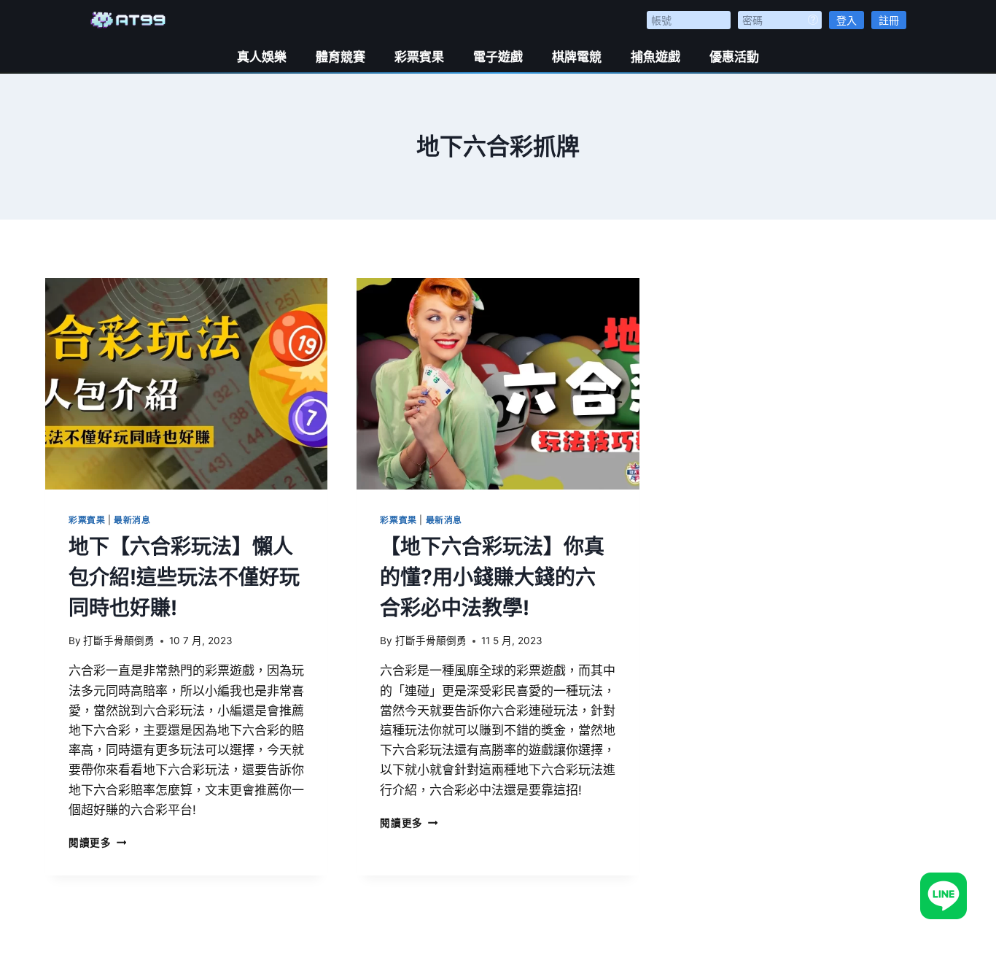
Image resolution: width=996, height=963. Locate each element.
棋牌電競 (577, 57)
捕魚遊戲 (655, 57)
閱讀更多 (97, 842)
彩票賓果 (419, 57)
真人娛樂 (262, 57)
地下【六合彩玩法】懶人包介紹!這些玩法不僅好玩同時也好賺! (184, 577)
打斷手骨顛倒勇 (119, 640)
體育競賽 (340, 57)
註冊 (889, 20)
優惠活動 (734, 57)
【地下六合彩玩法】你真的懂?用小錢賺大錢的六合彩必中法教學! (492, 577)
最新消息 (132, 519)
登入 (846, 20)
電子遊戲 (498, 57)
